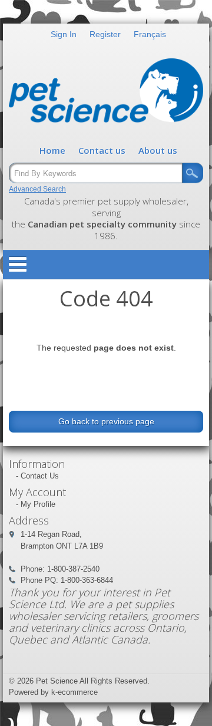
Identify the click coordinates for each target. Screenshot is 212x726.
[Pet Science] (106, 93)
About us (157, 150)
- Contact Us (37, 475)
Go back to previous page (106, 421)
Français (150, 34)
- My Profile (35, 504)
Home (52, 150)
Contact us (101, 150)
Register (105, 34)
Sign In (64, 34)
